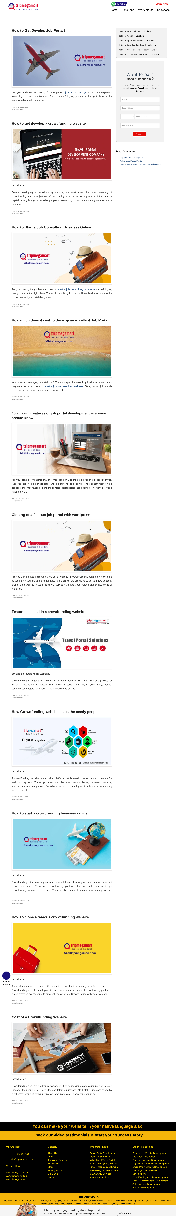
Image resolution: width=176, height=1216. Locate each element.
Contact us (53, 1177)
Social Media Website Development (149, 1167)
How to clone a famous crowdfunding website (50, 917)
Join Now (162, 4)
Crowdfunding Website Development (150, 1177)
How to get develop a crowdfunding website (49, 123)
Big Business (54, 1163)
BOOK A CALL (126, 1213)
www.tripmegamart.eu (16, 1176)
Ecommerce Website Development (149, 1153)
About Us (52, 1153)
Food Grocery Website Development (150, 1181)
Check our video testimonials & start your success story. (88, 1135)
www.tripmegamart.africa (18, 1172)
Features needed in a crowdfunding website (48, 612)
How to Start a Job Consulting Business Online (51, 227)
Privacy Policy (55, 1170)
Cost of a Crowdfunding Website (39, 1017)
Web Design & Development (104, 1170)
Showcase (163, 10)
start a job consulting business (76, 289)
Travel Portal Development (131, 158)
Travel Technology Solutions (104, 1167)
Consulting (128, 10)
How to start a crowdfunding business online (49, 813)
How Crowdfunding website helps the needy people (55, 712)
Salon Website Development (146, 1184)
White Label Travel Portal (131, 161)
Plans (50, 1156)
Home (114, 10)
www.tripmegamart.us (16, 1179)
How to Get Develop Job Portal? (39, 30)
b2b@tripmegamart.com (22, 1159)
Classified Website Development (148, 1160)
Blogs (50, 1167)
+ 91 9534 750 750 (20, 1154)
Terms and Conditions (58, 1160)
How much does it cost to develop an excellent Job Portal (60, 320)
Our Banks (53, 1174)
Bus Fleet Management (143, 1187)
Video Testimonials (99, 1177)
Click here (147, 31)
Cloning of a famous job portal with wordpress (51, 515)
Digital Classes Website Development (150, 1163)
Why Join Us (145, 10)
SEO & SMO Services (100, 1174)
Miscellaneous (154, 164)
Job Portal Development (144, 1156)
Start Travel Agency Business (133, 164)
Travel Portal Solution (100, 1156)
